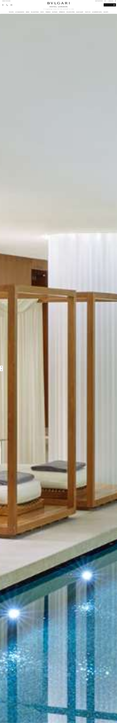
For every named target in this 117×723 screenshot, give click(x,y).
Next (1, 369)
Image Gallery (79, 12)
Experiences (62, 12)
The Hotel (11, 12)
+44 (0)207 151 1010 (68, 9)
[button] (100, 1)
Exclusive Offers (70, 12)
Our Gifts (105, 12)
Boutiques (54, 12)
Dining (27, 12)
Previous (1, 367)
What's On (87, 12)
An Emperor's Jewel (97, 12)
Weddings (48, 12)
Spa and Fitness (35, 12)
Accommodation (19, 12)
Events (42, 12)
